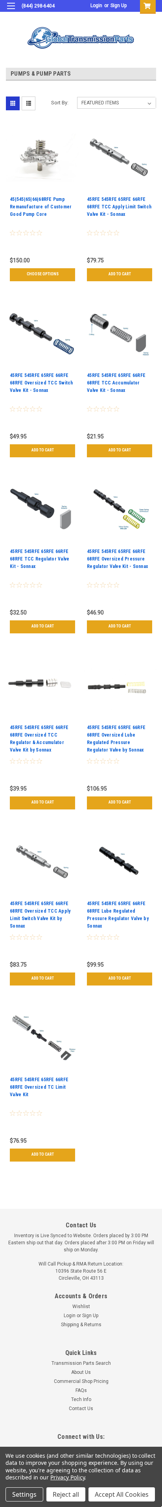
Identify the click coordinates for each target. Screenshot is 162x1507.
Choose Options (43, 274)
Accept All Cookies (122, 1494)
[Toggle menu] (11, 11)
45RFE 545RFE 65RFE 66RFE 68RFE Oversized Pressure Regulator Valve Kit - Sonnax (117, 559)
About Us (81, 1372)
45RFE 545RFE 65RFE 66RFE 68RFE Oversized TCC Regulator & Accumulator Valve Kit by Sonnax (39, 739)
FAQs (81, 1390)
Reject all (66, 1494)
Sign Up (118, 5)
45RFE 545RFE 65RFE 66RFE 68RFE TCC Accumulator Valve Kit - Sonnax (116, 383)
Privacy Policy (67, 1477)
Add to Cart (120, 274)
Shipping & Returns (81, 1324)
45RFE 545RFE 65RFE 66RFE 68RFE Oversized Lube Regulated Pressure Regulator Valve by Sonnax (116, 739)
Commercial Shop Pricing (81, 1381)
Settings (24, 1494)
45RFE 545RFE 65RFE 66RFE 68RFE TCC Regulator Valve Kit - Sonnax (39, 559)
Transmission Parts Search (81, 1363)
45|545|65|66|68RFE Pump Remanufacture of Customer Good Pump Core (41, 207)
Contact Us (81, 1408)
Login (96, 5)
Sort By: (59, 103)
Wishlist (81, 1306)
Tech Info (81, 1399)
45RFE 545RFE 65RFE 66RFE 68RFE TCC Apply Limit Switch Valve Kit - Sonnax (119, 207)
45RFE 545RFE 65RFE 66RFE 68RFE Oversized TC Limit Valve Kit (39, 1087)
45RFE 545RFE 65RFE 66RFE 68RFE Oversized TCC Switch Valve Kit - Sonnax (41, 383)
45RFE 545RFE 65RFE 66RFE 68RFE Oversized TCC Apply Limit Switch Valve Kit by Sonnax (40, 915)
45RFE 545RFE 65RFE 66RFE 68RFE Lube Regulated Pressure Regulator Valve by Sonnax (118, 915)
